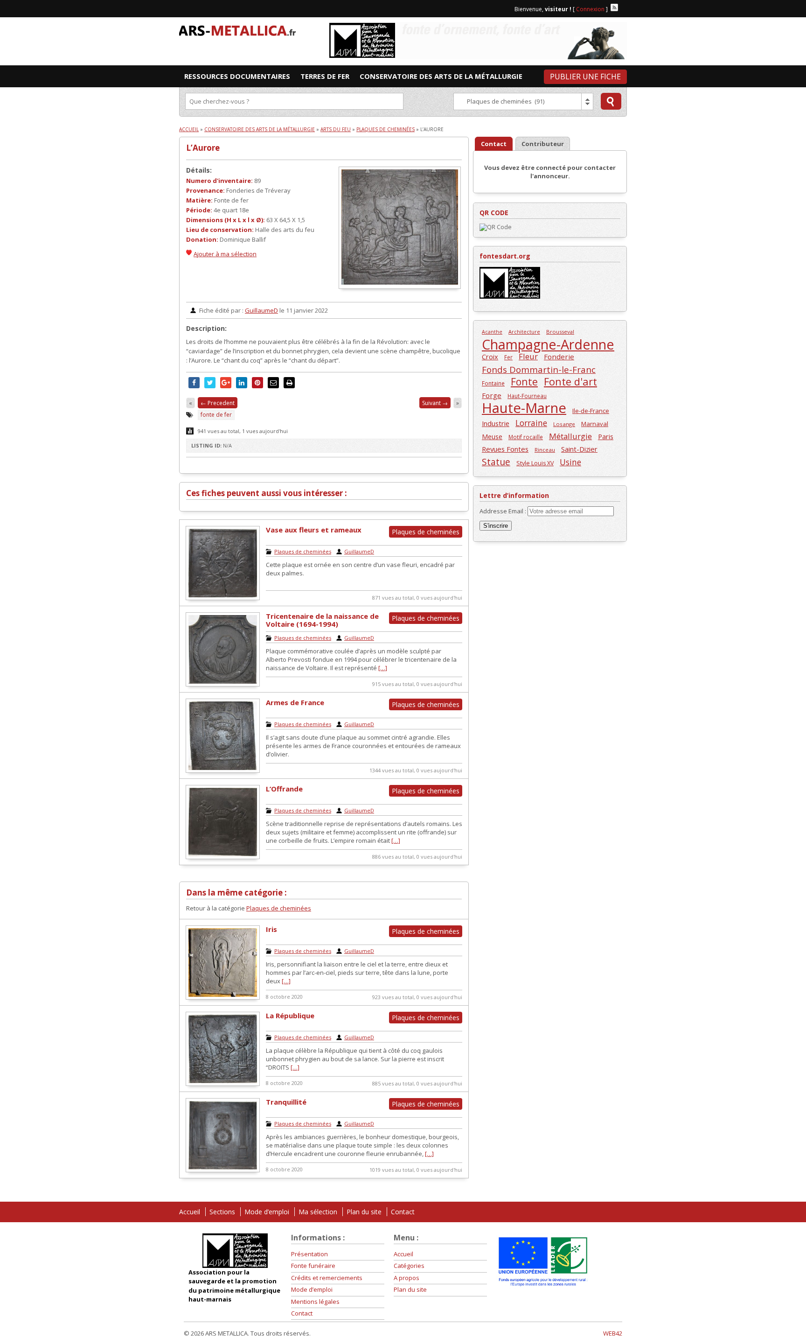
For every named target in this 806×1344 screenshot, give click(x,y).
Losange (564, 423)
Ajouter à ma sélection (225, 254)
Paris (605, 436)
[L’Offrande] (223, 857)
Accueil (189, 129)
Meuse (492, 436)
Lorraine (531, 423)
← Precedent (218, 403)
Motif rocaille (525, 437)
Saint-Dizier (579, 449)
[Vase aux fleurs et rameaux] (223, 598)
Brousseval (560, 331)
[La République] (223, 1083)
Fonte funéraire (313, 1265)
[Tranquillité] (223, 1170)
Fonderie (559, 356)
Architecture (524, 331)
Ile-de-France (590, 410)
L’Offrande (284, 788)
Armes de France (295, 702)
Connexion (590, 9)
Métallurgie (570, 436)
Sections (222, 1211)
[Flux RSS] (614, 7)
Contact (403, 1211)
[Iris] (223, 997)
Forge (491, 395)
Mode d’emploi (266, 1211)
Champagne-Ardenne (548, 344)
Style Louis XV (535, 463)
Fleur (528, 356)
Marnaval (594, 424)
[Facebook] (623, 7)
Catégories (409, 1265)
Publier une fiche (585, 76)
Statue (496, 462)
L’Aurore (203, 147)
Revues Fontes (505, 449)
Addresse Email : (503, 511)
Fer (508, 357)
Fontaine (493, 383)
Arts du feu (335, 129)
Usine (570, 462)
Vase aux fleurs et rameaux (313, 529)
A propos (406, 1278)
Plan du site (364, 1211)
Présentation (309, 1254)
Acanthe (492, 332)
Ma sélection (318, 1211)
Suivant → (435, 403)
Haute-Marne (524, 408)
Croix (490, 356)
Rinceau (545, 449)
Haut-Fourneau (527, 395)
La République (290, 1015)
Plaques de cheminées (385, 129)
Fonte (524, 381)
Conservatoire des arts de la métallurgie (259, 129)
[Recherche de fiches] (611, 101)
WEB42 (612, 1333)
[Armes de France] (223, 770)
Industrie (495, 423)
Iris (271, 929)
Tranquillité (286, 1101)
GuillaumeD (261, 310)
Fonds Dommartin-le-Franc (539, 369)
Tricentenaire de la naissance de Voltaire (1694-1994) (322, 620)
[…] (382, 668)
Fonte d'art (570, 381)
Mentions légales (315, 1301)
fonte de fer (216, 415)
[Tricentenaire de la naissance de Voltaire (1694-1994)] (223, 684)
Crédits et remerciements (326, 1278)
